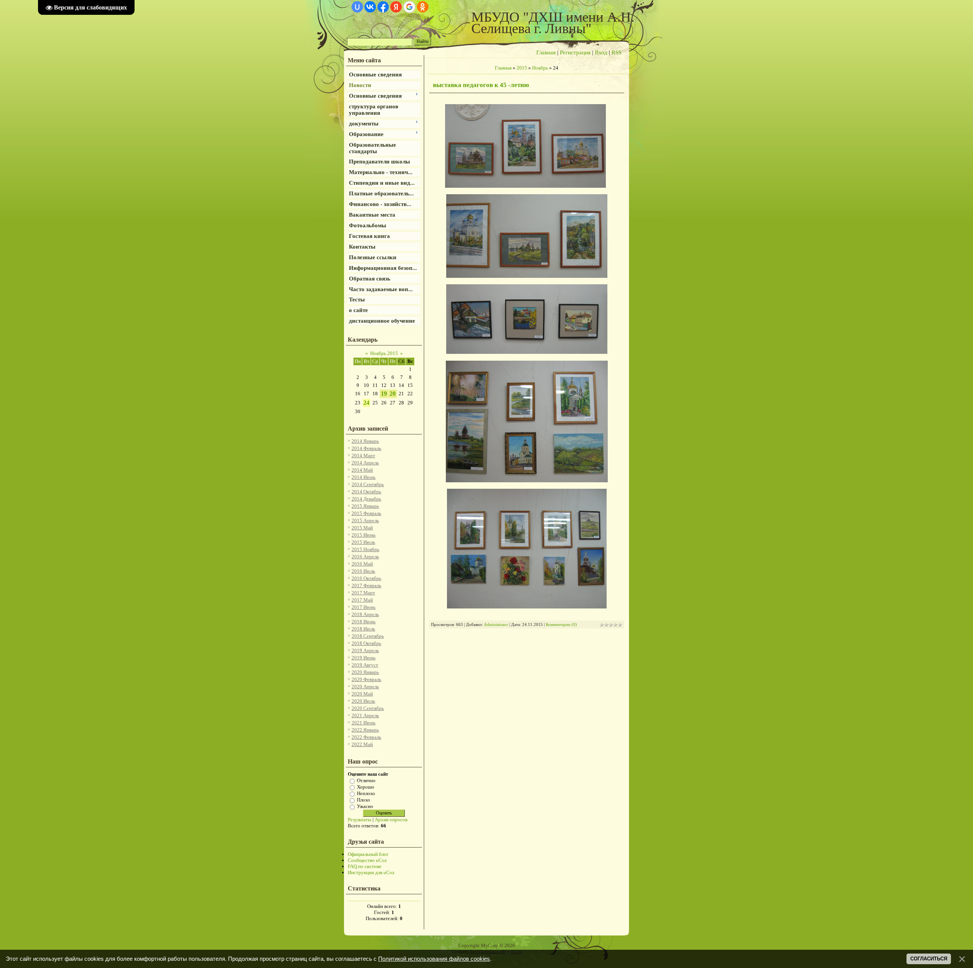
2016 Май (362, 564)
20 (393, 393)
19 (384, 393)
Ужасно (365, 806)
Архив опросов (391, 819)
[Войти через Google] (409, 7)
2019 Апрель (365, 650)
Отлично (366, 780)
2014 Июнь (364, 477)
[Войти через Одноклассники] (422, 7)
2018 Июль (363, 629)
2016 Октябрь (366, 578)
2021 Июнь (364, 723)
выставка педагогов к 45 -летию (481, 85)
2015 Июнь (364, 535)
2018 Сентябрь (368, 636)
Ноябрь (540, 68)
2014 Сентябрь (368, 484)
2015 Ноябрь (365, 549)
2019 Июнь (364, 658)
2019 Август (365, 665)
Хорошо (365, 787)
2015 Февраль (366, 513)
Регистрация (575, 52)
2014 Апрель (365, 463)
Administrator (496, 625)
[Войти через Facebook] (383, 7)
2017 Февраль (366, 585)
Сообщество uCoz (367, 860)
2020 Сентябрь (368, 708)
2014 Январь (365, 441)
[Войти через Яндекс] (396, 7)
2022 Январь (365, 730)
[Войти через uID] (357, 7)
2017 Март (363, 593)
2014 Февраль (366, 448)
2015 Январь (365, 506)
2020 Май (362, 694)
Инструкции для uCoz (371, 872)
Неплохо (366, 793)
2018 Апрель (365, 614)
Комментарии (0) (561, 625)
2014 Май (362, 470)
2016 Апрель (365, 556)
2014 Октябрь (366, 491)
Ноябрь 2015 (384, 353)
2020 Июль (363, 701)
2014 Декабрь (366, 499)
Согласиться (928, 959)
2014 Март (363, 455)
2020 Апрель (365, 686)
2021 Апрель (365, 715)
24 (366, 402)
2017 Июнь (364, 607)
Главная (546, 52)
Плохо (363, 800)
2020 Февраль (366, 679)
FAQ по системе (365, 866)
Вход (601, 52)
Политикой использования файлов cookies (434, 959)
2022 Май (362, 744)
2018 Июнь (364, 621)
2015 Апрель (365, 520)
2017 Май (362, 600)
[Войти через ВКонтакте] (370, 7)
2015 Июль (363, 542)
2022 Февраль (366, 737)
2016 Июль (363, 571)
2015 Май (362, 528)
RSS (616, 52)
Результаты (359, 819)
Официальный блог (368, 854)
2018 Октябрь (366, 643)
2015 (522, 68)
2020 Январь (365, 672)
